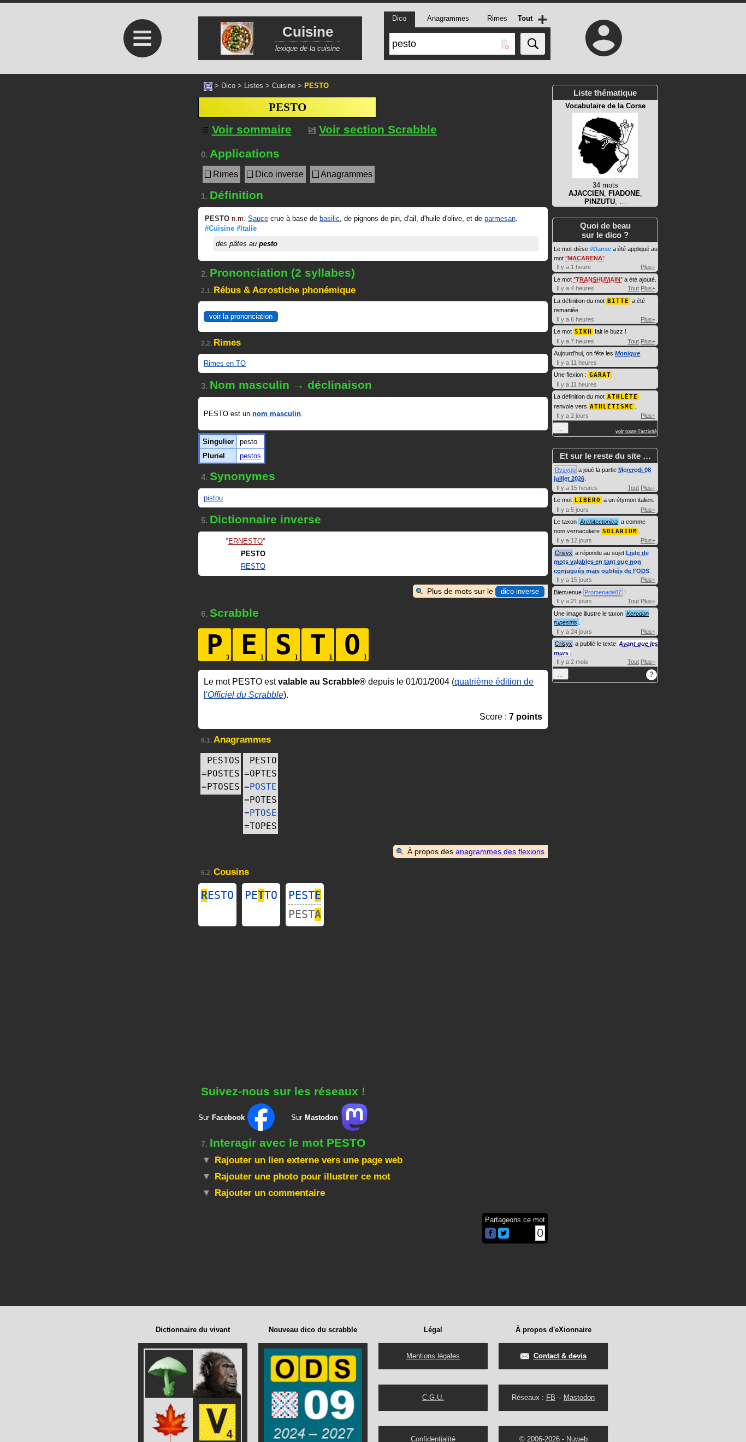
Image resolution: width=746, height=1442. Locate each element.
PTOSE (263, 813)
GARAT (600, 374)
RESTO (253, 566)
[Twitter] (503, 1236)
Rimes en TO (225, 363)
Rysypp (565, 469)
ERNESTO (245, 541)
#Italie (246, 228)
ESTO (217, 895)
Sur (221, 1117)
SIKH (583, 331)
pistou (213, 498)
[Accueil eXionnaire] (208, 85)
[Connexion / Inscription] (604, 37)
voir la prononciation (241, 316)
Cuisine (283, 85)
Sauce (258, 218)
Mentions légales (433, 1356)
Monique (627, 353)
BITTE (618, 301)
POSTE (263, 786)
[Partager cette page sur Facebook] (490, 1234)
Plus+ (648, 267)
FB (550, 1397)
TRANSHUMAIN (598, 279)
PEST (304, 895)
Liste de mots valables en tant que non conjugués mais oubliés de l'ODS (601, 562)
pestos (250, 456)
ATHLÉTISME (611, 406)
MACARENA (584, 258)
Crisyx (563, 553)
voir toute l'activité (636, 431)
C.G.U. (433, 1397)
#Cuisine (219, 228)
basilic (329, 218)
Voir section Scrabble (378, 129)
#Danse (600, 249)
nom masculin (276, 414)
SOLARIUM (619, 531)
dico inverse (520, 591)
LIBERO (588, 500)
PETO (261, 895)
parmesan (500, 218)
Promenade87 (602, 592)
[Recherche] (532, 44)
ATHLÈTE (622, 396)
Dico (228, 85)
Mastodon (579, 1397)
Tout (633, 288)
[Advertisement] (141, 178)
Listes (253, 85)
